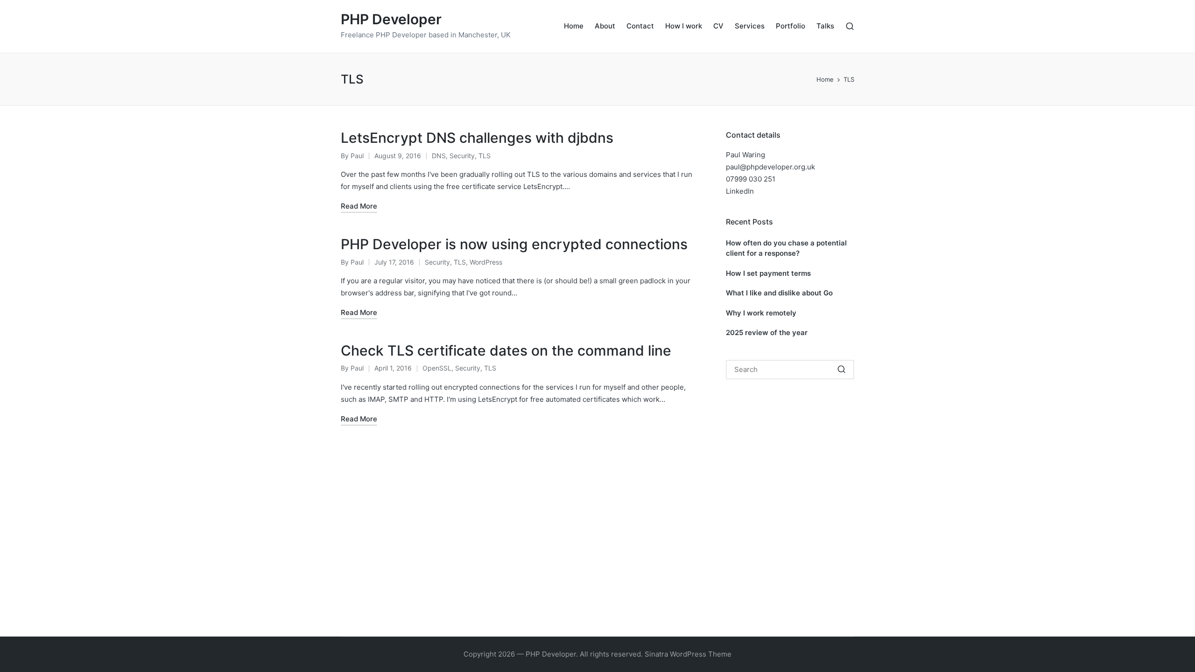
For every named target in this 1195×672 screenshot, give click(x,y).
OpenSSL (436, 368)
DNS (439, 156)
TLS (484, 156)
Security (462, 156)
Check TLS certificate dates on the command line (506, 350)
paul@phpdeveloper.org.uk (770, 166)
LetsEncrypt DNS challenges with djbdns (477, 137)
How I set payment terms (768, 273)
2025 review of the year (767, 332)
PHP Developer (391, 19)
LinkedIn (740, 191)
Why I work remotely (761, 312)
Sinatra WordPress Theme (688, 654)
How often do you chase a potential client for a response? (786, 248)
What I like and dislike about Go (779, 292)
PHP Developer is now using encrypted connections (514, 244)
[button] (841, 369)
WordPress (486, 262)
